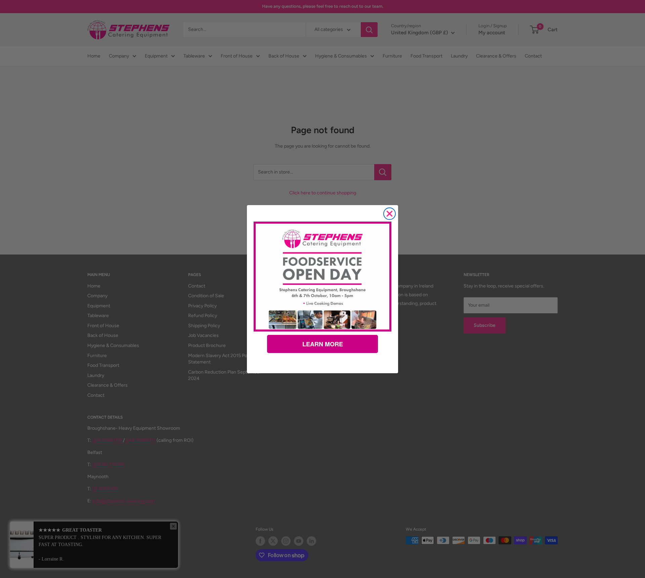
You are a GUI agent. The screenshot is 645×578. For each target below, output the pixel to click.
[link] (322, 276)
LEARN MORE (322, 344)
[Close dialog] (389, 214)
